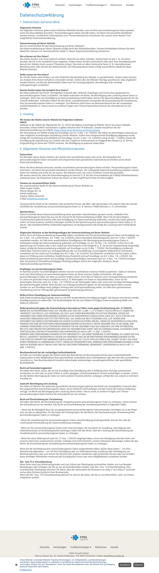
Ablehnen (138, 565)
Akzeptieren (125, 565)
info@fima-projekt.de (37, 198)
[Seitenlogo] (31, 5)
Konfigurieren (26, 570)
